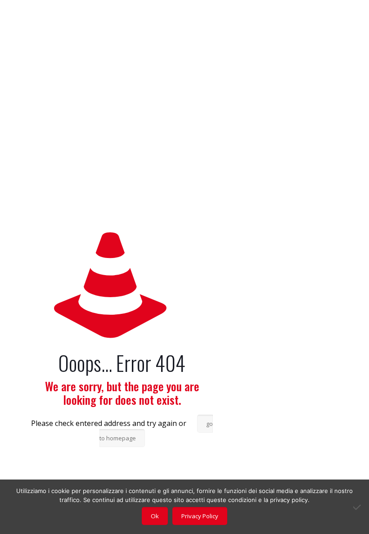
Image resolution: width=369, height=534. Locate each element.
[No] (357, 506)
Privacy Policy (199, 516)
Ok (155, 516)
